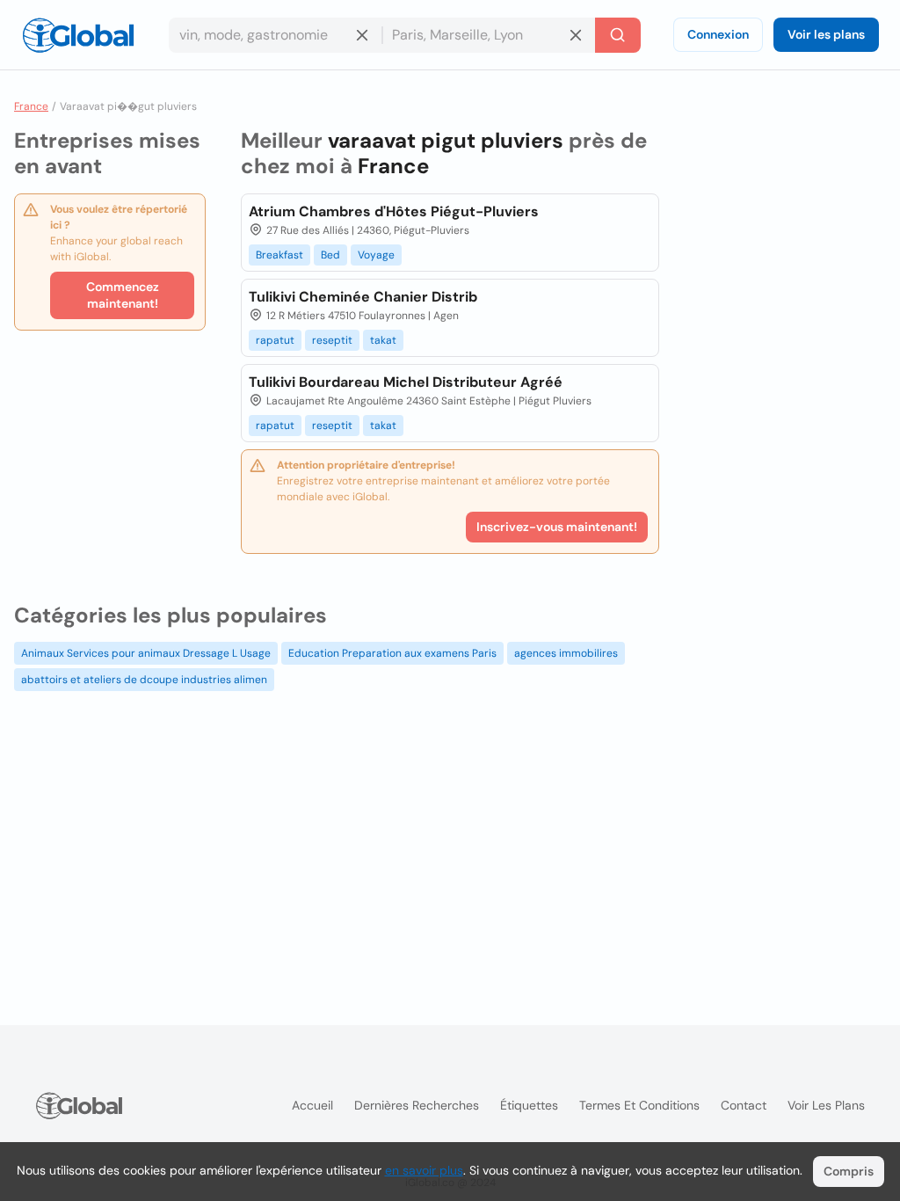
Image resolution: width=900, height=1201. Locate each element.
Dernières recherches (416, 1105)
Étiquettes (529, 1105)
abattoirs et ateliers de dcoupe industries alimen (144, 680)
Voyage (376, 255)
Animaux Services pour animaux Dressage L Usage (146, 653)
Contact (743, 1105)
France (31, 106)
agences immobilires (566, 653)
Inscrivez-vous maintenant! (556, 527)
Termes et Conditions (639, 1105)
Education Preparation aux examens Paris (392, 653)
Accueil (312, 1105)
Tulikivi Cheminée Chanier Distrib (363, 297)
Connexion (718, 34)
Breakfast (279, 255)
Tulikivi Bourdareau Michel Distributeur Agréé (405, 382)
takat (383, 340)
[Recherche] (618, 35)
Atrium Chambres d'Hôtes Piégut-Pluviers (394, 211)
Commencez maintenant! (122, 295)
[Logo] (78, 35)
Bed (330, 255)
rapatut (275, 340)
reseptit (332, 340)
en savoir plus (424, 1170)
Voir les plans (826, 34)
